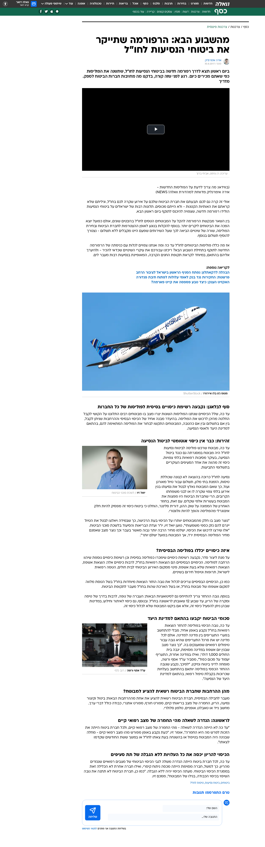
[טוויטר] (46, 11)
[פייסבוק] (40, 11)
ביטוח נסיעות (212, 783)
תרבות (169, 3)
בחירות (181, 3)
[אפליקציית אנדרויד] (57, 11)
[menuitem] (205, 4)
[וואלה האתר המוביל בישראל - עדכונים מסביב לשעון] (222, 4)
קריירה (150, 12)
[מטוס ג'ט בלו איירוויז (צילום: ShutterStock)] (155, 345)
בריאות (123, 3)
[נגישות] (5, 4)
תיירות (110, 3)
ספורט (195, 3)
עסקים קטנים (164, 12)
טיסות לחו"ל (197, 783)
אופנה (81, 3)
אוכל (135, 3)
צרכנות (195, 12)
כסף (145, 3)
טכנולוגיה (95, 3)
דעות (186, 12)
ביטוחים (225, 783)
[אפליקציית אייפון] (51, 11)
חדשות (208, 3)
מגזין (177, 12)
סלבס (156, 3)
